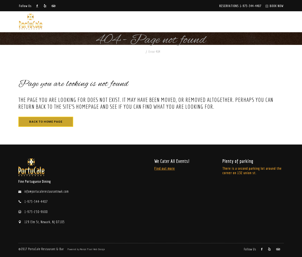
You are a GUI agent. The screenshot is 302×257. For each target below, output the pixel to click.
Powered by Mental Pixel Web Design (86, 249)
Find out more (164, 168)
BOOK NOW (277, 6)
